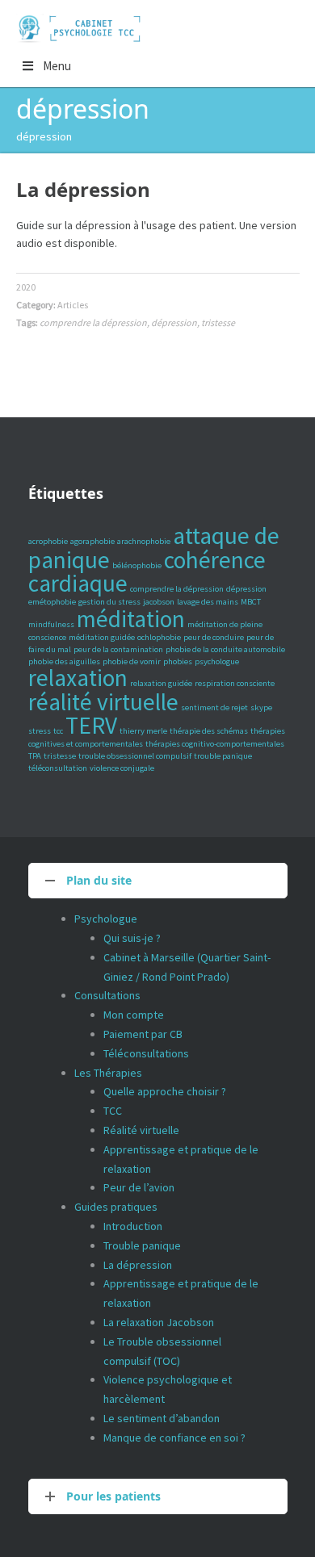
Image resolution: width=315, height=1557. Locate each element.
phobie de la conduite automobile (225, 649)
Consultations (107, 995)
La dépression (83, 189)
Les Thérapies (108, 1072)
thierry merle (143, 731)
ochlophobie (159, 637)
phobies (177, 661)
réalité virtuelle (103, 702)
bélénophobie (137, 565)
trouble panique (223, 756)
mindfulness (51, 624)
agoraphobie (92, 541)
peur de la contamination (118, 649)
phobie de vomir (132, 661)
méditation (131, 619)
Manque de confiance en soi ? (174, 1437)
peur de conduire (213, 637)
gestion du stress (109, 601)
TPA (34, 756)
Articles (72, 305)
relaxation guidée (161, 683)
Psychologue (105, 918)
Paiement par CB (143, 1034)
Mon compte (133, 1014)
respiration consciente (235, 683)
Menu (57, 65)
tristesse (218, 322)
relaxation (78, 678)
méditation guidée (102, 637)
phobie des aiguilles (64, 661)
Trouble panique (142, 1245)
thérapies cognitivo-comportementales (214, 744)
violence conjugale (122, 768)
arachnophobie (143, 541)
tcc (58, 731)
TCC (112, 1110)
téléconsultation (57, 768)
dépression (174, 322)
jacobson (158, 601)
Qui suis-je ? (132, 938)
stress (39, 731)
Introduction (132, 1226)
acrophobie (48, 541)
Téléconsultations (146, 1053)
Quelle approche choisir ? (164, 1091)
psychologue (217, 661)
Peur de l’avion (138, 1187)
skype (261, 707)
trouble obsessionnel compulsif (134, 756)
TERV (91, 725)
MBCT (251, 601)
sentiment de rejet (214, 707)
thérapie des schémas (209, 731)
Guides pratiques (116, 1206)
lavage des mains (207, 601)
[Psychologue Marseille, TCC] (81, 28)
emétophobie (52, 601)
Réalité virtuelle (141, 1130)
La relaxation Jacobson (158, 1322)
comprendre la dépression (93, 322)
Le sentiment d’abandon (161, 1418)
